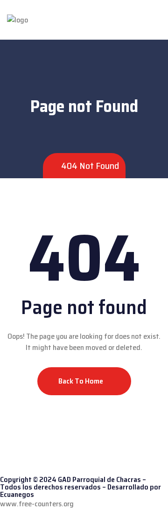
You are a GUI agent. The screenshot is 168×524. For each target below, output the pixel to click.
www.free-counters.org (37, 504)
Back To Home (81, 381)
